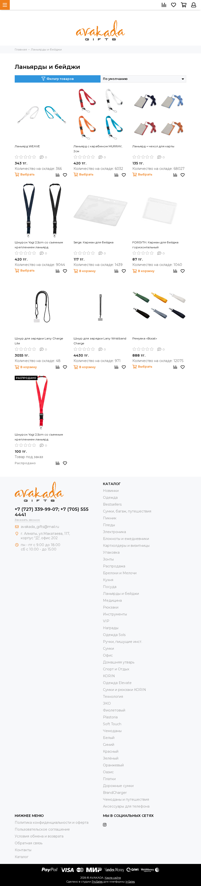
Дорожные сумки (118, 786)
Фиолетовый (114, 710)
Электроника (114, 532)
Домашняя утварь (118, 662)
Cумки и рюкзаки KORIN (124, 689)
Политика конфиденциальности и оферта (51, 822)
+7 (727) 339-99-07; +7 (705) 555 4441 (51, 512)
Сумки (108, 648)
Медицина (112, 600)
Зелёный (110, 758)
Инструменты (115, 614)
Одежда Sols (114, 635)
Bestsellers (112, 504)
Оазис (108, 772)
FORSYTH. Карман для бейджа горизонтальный (155, 244)
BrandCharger (115, 792)
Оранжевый (113, 765)
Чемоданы (112, 731)
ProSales (97, 881)
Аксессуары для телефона (126, 806)
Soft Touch (112, 724)
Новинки (111, 490)
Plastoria (110, 717)
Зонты (108, 559)
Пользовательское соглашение (42, 829)
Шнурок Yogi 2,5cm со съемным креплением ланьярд (39, 244)
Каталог (21, 857)
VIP (106, 621)
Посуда (109, 587)
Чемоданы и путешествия (126, 799)
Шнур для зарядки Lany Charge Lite (39, 341)
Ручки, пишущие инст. (122, 641)
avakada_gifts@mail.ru (40, 526)
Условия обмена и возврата (39, 836)
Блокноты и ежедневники (126, 539)
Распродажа (114, 566)
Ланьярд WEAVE (27, 146)
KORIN (109, 676)
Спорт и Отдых (116, 669)
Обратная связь (28, 843)
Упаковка (111, 552)
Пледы (109, 525)
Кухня (108, 580)
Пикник (109, 518)
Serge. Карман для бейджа (93, 242)
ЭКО (107, 703)
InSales (130, 881)
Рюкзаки (110, 607)
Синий (108, 744)
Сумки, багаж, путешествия (127, 511)
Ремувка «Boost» (144, 338)
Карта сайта (113, 877)
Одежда (110, 497)
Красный (110, 751)
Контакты (23, 850)
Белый (108, 738)
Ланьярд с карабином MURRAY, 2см (98, 148)
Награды (110, 628)
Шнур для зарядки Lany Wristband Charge (100, 341)
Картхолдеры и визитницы (126, 545)
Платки (109, 779)
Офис (108, 655)
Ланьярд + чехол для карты (153, 146)
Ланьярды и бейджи (121, 593)
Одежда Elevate (117, 683)
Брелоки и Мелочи (120, 573)
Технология (113, 696)
